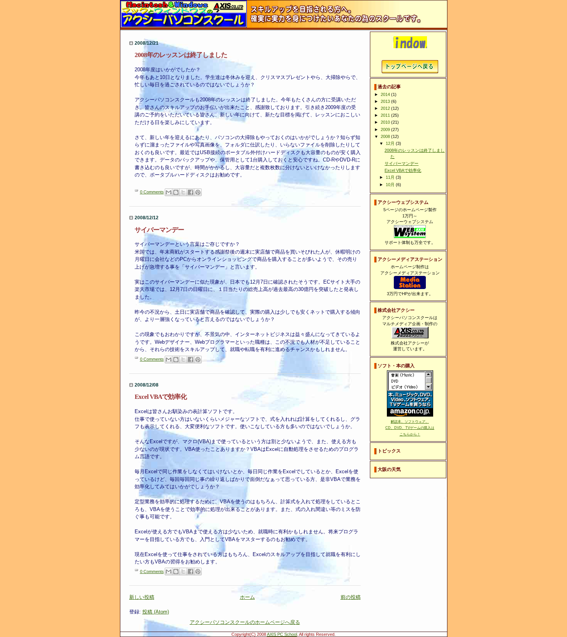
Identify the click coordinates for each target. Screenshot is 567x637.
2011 (386, 115)
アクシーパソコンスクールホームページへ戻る (409, 66)
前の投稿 (351, 597)
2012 (386, 108)
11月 (391, 177)
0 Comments (152, 192)
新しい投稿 (141, 597)
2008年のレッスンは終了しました (181, 55)
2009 (386, 129)
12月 (391, 143)
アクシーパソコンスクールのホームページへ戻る (245, 622)
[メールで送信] (168, 192)
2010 (386, 122)
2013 (386, 101)
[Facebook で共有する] (190, 192)
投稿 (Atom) (155, 612)
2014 (386, 94)
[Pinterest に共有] (198, 192)
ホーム (247, 597)
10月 (391, 184)
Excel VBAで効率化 (161, 396)
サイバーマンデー (159, 230)
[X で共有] (183, 192)
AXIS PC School (282, 634)
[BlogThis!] (176, 192)
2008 (386, 136)
